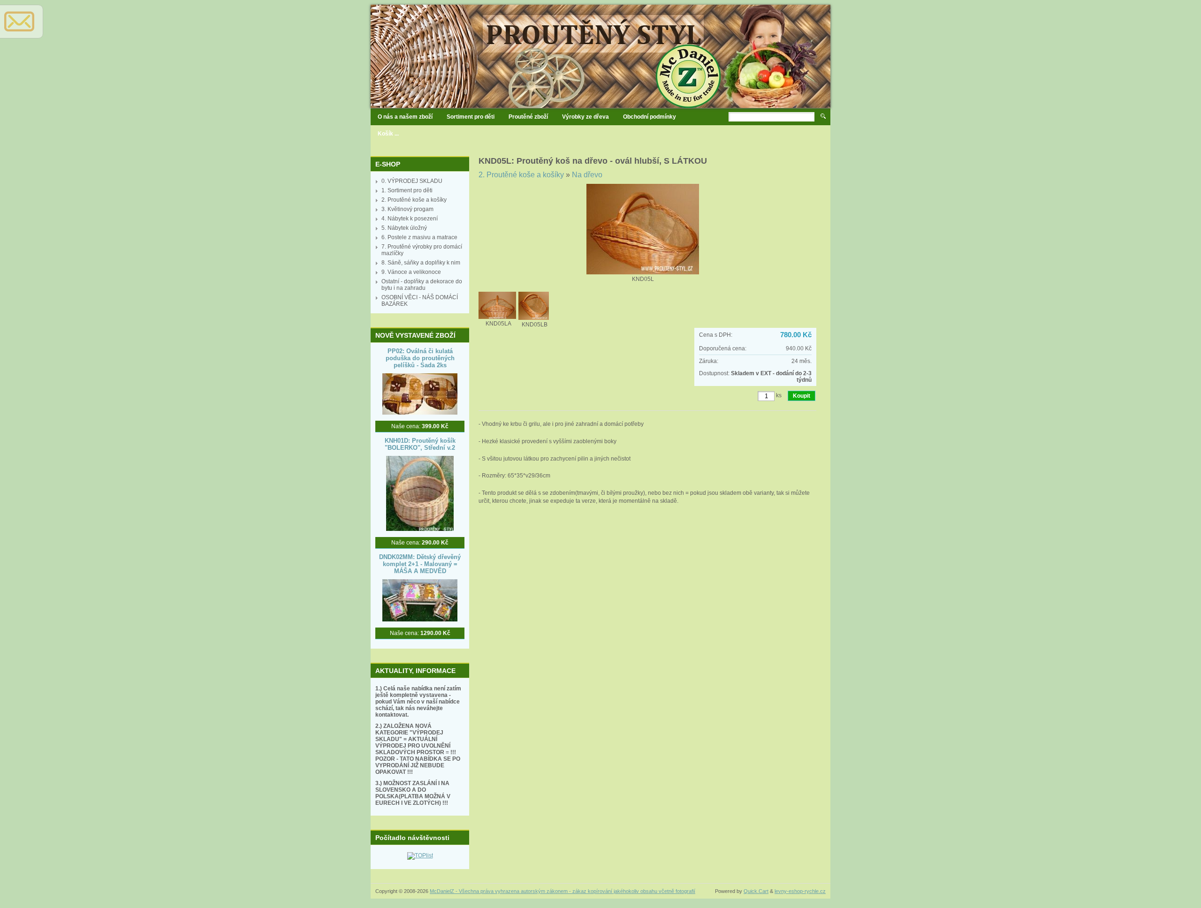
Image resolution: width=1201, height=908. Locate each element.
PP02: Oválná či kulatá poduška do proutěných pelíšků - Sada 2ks (420, 358)
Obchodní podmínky (649, 117)
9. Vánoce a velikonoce (411, 272)
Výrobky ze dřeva (585, 117)
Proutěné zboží (528, 117)
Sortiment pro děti (470, 117)
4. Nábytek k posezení (409, 218)
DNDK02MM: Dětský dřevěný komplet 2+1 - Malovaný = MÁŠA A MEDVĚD (420, 564)
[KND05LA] (498, 317)
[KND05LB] (534, 318)
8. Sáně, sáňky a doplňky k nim (420, 262)
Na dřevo (587, 175)
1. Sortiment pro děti (407, 190)
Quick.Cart (756, 891)
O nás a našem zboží (405, 117)
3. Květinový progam (407, 209)
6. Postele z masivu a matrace (419, 237)
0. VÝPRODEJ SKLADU (411, 181)
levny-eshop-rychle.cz (800, 891)
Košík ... (388, 133)
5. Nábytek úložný (404, 228)
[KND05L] (642, 272)
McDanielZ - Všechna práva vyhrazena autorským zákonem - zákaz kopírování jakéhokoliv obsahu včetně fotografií (562, 891)
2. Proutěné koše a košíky (414, 200)
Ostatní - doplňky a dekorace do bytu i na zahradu (421, 284)
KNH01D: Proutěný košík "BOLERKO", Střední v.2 (420, 444)
